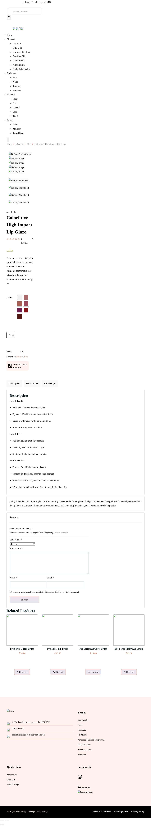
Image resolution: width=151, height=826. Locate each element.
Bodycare (11, 73)
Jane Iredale (83, 720)
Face (15, 99)
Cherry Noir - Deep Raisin (19, 316)
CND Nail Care (84, 745)
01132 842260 (18, 728)
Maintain (17, 128)
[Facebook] (80, 776)
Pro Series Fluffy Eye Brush (129, 649)
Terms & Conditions (102, 812)
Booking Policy (121, 812)
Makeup (11, 94)
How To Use (32, 383)
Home (10, 35)
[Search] (9, 17)
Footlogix (82, 730)
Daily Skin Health (21, 69)
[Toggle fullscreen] (5, 820)
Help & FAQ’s (13, 785)
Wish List (11, 780)
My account (12, 775)
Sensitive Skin (19, 56)
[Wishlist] (14, 28)
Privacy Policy (137, 812)
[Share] (3, 820)
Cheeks (16, 107)
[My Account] (21, 28)
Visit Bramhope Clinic (11, 2)
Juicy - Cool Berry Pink (19, 310)
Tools (15, 116)
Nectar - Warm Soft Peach (19, 303)
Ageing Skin (19, 65)
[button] (19, 297)
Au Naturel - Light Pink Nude (26, 297)
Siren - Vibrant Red (26, 310)
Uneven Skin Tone (21, 52)
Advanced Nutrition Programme (91, 740)
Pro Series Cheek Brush (22, 649)
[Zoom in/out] (8, 820)
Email (50, 577)
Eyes (15, 77)
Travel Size (18, 133)
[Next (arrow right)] (3, 824)
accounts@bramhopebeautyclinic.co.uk (28, 735)
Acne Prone (18, 60)
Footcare (17, 90)
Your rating (16, 539)
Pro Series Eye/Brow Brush (93, 649)
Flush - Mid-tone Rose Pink (26, 303)
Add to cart (15, 341)
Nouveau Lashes (84, 750)
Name (13, 577)
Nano (80, 725)
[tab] (14, 383)
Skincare (11, 39)
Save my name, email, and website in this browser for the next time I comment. (46, 592)
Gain (15, 124)
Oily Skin (17, 48)
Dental (10, 120)
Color (9, 297)
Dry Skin (17, 43)
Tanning (16, 86)
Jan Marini (82, 735)
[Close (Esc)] (1, 820)
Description (14, 383)
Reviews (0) (49, 383)
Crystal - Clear (19, 297)
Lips (15, 111)
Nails (15, 82)
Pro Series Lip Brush (57, 649)
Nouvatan (82, 754)
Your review (16, 548)
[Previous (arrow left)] (1, 824)
